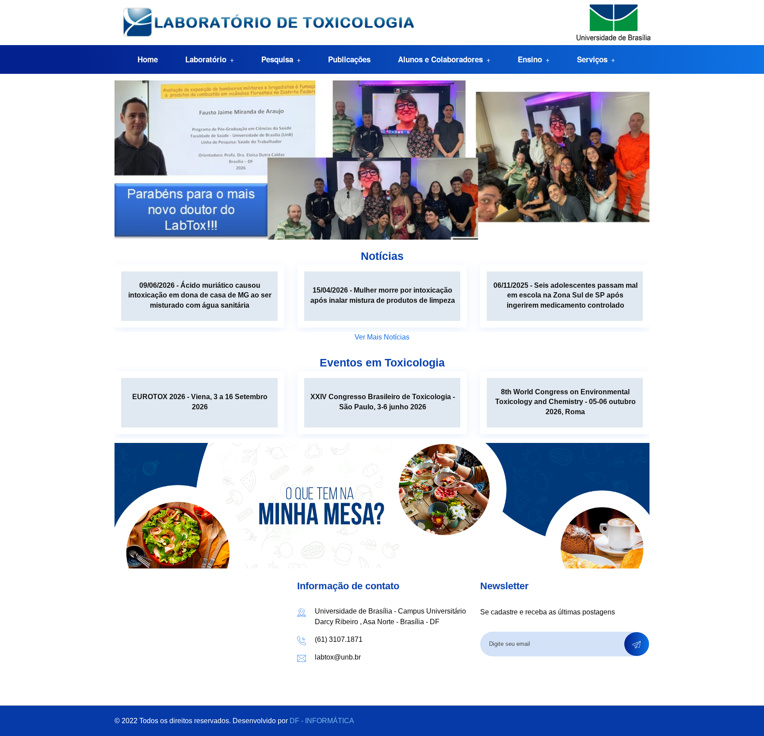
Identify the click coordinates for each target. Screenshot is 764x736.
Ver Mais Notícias (382, 337)
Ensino (530, 59)
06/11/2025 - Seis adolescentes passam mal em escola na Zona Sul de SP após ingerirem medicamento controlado (565, 295)
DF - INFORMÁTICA (322, 721)
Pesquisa (277, 59)
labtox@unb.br (338, 657)
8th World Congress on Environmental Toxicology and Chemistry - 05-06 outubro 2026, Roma (565, 402)
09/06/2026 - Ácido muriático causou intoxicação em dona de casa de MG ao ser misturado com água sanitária (199, 295)
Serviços (592, 59)
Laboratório (205, 59)
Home (148, 59)
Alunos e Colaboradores (440, 59)
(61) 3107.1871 (339, 639)
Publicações (349, 59)
